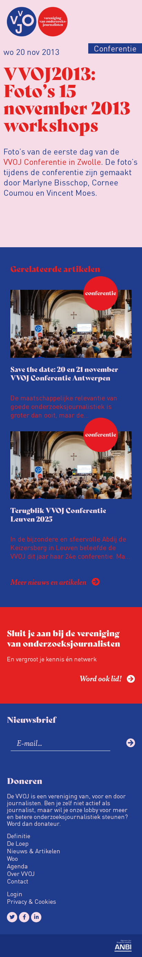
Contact (17, 881)
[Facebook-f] (24, 917)
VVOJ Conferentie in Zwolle (52, 161)
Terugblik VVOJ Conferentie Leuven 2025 (58, 514)
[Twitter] (12, 917)
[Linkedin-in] (36, 917)
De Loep (18, 843)
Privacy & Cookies (31, 901)
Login (14, 894)
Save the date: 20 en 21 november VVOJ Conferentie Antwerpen (64, 373)
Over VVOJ (21, 873)
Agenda (17, 866)
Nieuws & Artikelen (33, 851)
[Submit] (130, 742)
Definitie (18, 836)
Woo (12, 858)
